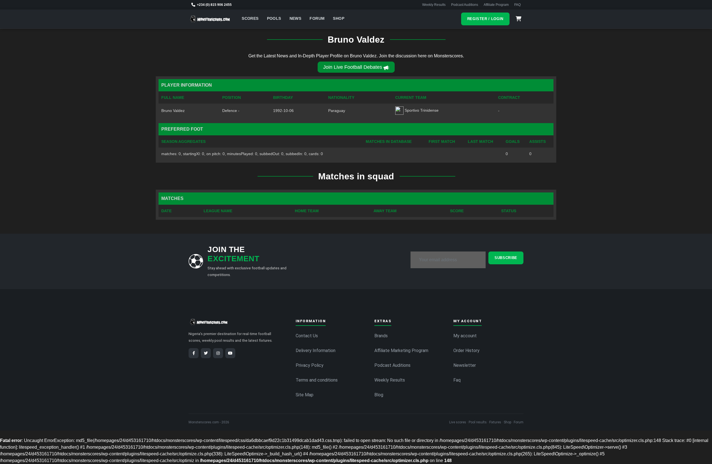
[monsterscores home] (210, 19)
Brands (381, 335)
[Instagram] (218, 353)
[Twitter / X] (206, 353)
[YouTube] (230, 353)
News (295, 18)
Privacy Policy (309, 365)
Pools (274, 18)
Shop (338, 18)
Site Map (304, 394)
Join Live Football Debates (352, 67)
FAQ (517, 5)
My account (465, 335)
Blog (378, 394)
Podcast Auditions (464, 5)
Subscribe (506, 258)
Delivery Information (315, 350)
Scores (250, 18)
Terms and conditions (317, 380)
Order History (466, 350)
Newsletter (464, 365)
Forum (317, 18)
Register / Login (485, 19)
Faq (457, 380)
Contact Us (307, 335)
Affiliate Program (496, 5)
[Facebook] (194, 353)
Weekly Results (434, 5)
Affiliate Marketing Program (401, 350)
